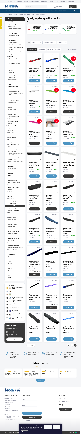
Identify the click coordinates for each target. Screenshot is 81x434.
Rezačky (10, 196)
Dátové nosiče (11, 242)
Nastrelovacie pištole (12, 151)
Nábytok (9, 175)
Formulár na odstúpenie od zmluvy (11, 410)
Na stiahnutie (7, 406)
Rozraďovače (11, 104)
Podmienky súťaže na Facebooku (10, 419)
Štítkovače (10, 189)
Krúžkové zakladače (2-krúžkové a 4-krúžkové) (16, 94)
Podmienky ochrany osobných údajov (31, 1)
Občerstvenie (10, 173)
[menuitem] (8, 11)
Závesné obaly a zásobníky (13, 116)
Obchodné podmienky (18, 1)
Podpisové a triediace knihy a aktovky (15, 111)
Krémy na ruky (11, 72)
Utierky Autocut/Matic (13, 33)
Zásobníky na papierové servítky (15, 51)
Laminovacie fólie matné (13, 233)
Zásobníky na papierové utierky (15, 28)
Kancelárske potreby (12, 125)
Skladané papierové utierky (14, 30)
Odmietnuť (47, 427)
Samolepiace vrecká (12, 114)
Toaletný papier (11, 54)
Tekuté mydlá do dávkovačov (14, 63)
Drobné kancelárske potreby (13, 144)
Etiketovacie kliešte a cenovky (14, 182)
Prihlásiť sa (32, 413)
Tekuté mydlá (11, 65)
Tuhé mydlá (11, 70)
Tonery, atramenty (11, 254)
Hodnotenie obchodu (40, 363)
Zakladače (10, 88)
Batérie (9, 215)
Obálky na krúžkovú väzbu (13, 231)
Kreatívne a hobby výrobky (13, 157)
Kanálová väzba (11, 226)
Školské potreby (11, 166)
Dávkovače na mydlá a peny (14, 58)
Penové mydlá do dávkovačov (14, 61)
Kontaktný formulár (14, 339)
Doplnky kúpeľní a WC (12, 79)
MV (8, 259)
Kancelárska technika (12, 180)
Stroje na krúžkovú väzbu (13, 249)
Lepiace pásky (11, 130)
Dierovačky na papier (12, 137)
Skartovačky (10, 194)
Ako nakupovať (44, 1)
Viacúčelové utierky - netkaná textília (16, 47)
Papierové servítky (12, 40)
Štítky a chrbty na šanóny (14, 100)
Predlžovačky (11, 240)
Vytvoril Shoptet (71, 432)
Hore (32, 345)
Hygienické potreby (12, 24)
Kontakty (10, 1)
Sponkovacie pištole (12, 159)
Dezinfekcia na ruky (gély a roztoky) (16, 68)
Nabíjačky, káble (11, 198)
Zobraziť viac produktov (51, 36)
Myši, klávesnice (11, 222)
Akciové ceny (10, 21)
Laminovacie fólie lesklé (13, 224)
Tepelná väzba (11, 228)
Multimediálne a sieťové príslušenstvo (15, 247)
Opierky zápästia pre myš (14, 208)
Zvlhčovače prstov (12, 146)
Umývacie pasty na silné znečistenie (16, 75)
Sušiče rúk (11, 49)
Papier (9, 84)
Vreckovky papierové (13, 42)
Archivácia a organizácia (13, 86)
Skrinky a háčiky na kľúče (13, 121)
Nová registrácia (32, 417)
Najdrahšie (50, 49)
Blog (5, 1)
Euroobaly (10, 107)
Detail (51, 111)
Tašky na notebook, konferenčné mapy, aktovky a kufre (16, 154)
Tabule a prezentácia (12, 168)
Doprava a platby (7, 408)
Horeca (9, 256)
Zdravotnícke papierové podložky (15, 44)
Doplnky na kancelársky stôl (13, 139)
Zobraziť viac (40, 380)
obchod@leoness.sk (14, 332)
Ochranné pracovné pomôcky (14, 177)
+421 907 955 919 (13, 334)
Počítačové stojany (12, 217)
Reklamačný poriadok (8, 402)
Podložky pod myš (12, 203)
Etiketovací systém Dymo (13, 212)
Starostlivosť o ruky (12, 56)
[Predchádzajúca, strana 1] (71, 345)
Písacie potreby (11, 164)
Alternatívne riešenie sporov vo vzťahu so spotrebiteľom (11, 417)
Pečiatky (10, 142)
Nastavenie (24, 431)
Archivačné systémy (12, 102)
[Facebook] (60, 404)
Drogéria (10, 81)
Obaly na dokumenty (12, 109)
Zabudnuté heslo (29, 420)
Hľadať (45, 6)
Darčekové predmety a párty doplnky (15, 161)
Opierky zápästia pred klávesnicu (15, 205)
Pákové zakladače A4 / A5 (14, 91)
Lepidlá (9, 128)
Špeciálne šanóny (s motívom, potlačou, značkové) (14, 97)
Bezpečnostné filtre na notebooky (14, 238)
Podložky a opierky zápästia (13, 201)
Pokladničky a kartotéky (13, 118)
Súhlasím (56, 427)
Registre (10, 123)
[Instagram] (63, 404)
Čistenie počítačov (12, 184)
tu (35, 428)
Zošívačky (10, 135)
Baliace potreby (11, 132)
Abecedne (57, 49)
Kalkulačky (10, 191)
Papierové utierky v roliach (14, 35)
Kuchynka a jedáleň (12, 170)
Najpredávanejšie (32, 49)
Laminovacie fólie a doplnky (13, 210)
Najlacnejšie (42, 49)
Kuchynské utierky (12, 37)
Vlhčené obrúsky (12, 77)
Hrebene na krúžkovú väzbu (13, 245)
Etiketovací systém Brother (13, 187)
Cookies (6, 414)
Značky (9, 261)
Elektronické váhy (11, 235)
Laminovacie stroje (12, 219)
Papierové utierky (11, 26)
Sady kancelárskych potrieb (13, 149)
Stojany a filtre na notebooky (14, 252)
